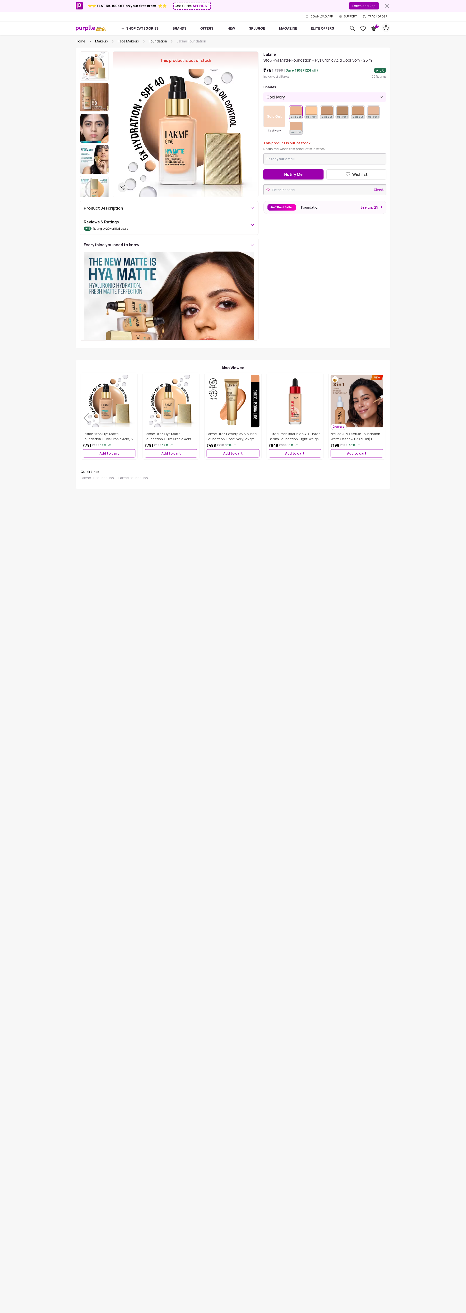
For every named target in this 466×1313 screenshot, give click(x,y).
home (80, 41)
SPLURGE (257, 28)
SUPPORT (350, 16)
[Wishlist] (363, 28)
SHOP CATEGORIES (142, 28)
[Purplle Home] (85, 28)
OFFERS (206, 28)
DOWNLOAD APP (321, 16)
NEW (231, 28)
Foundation (158, 41)
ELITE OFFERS (322, 28)
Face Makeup (128, 41)
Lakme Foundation (133, 477)
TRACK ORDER (377, 16)
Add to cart (109, 453)
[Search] (352, 28)
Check (378, 190)
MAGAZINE (288, 28)
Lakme (86, 477)
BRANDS (179, 28)
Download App (363, 5)
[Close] (386, 5)
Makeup (101, 41)
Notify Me (293, 174)
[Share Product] (122, 187)
